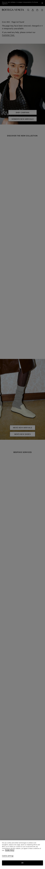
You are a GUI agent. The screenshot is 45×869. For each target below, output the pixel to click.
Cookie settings (8, 856)
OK (22, 863)
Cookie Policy (10, 850)
